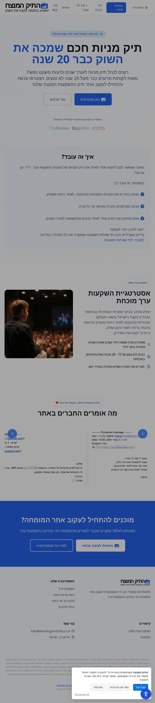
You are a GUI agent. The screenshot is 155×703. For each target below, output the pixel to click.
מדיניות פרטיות (82, 694)
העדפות (98, 687)
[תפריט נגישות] (146, 694)
